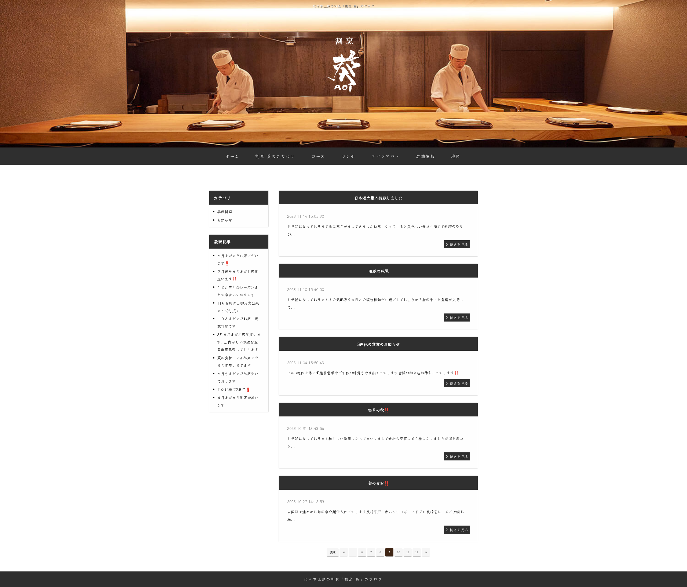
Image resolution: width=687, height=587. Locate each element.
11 (407, 552)
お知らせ (224, 220)
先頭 (332, 552)
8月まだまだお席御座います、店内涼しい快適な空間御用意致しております (239, 342)
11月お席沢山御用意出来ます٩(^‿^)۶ (238, 306)
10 (398, 552)
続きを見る (459, 244)
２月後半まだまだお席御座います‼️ (237, 275)
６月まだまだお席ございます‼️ (237, 259)
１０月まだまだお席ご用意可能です (237, 322)
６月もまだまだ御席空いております (237, 377)
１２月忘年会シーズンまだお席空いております (237, 291)
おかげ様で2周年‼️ (233, 389)
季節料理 (224, 211)
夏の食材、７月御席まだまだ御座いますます (237, 361)
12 (416, 552)
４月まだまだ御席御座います (237, 401)
